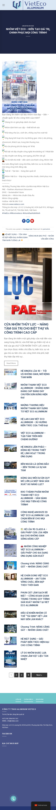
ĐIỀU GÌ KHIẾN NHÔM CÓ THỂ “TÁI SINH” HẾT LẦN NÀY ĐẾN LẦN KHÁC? (34, 616)
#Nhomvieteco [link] (16, 213)
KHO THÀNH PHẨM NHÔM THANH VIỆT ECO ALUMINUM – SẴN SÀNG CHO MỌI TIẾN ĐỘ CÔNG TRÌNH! (35, 498)
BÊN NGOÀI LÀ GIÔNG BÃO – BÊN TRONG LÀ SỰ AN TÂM (35, 467)
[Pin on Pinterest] (32, 221)
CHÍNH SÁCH (28, 699)
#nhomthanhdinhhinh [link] (31, 213)
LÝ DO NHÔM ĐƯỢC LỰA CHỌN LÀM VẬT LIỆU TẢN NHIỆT (34, 656)
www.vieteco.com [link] (16, 204)
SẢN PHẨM (39, 699)
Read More (11, 363)
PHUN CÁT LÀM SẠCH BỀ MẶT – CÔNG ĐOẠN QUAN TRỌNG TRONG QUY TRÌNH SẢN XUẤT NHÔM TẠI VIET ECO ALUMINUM (35, 599)
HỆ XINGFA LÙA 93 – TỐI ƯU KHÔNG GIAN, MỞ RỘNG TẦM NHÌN (35, 374)
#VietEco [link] (6, 213)
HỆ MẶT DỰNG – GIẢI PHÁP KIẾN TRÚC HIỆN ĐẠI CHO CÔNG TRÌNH (35, 642)
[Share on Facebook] (24, 221)
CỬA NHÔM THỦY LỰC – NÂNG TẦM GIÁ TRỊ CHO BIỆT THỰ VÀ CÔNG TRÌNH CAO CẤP (26, 328)
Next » (39, 675)
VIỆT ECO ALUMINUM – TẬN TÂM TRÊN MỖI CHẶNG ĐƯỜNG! (33, 436)
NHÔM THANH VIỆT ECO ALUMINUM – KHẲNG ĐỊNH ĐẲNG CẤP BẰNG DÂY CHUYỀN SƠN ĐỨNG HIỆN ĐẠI (35, 391)
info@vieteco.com (13, 721)
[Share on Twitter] (28, 221)
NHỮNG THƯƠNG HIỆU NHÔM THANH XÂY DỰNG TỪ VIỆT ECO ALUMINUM (34, 408)
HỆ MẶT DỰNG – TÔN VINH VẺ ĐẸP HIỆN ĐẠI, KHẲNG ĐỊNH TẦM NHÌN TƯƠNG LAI (15, 237)
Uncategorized (28, 26)
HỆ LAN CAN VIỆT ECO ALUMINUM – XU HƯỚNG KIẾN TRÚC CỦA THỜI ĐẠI (34, 422)
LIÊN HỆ (18, 699)
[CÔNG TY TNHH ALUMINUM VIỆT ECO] (29, 5)
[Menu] (3, 5)
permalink (46, 229)
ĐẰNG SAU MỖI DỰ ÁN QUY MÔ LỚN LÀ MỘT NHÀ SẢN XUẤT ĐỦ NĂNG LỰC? (35, 481)
